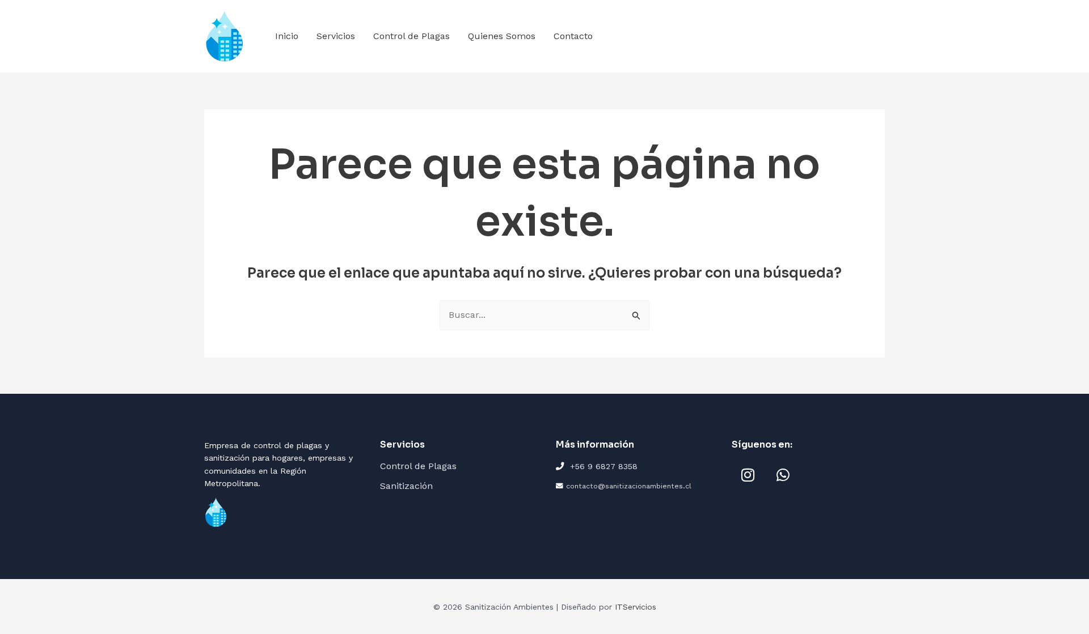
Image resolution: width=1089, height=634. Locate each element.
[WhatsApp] (783, 475)
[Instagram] (747, 475)
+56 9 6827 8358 (604, 466)
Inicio (286, 36)
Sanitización (406, 485)
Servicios (335, 36)
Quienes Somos (501, 36)
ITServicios (635, 606)
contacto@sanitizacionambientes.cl (628, 486)
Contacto (573, 36)
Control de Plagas (411, 36)
